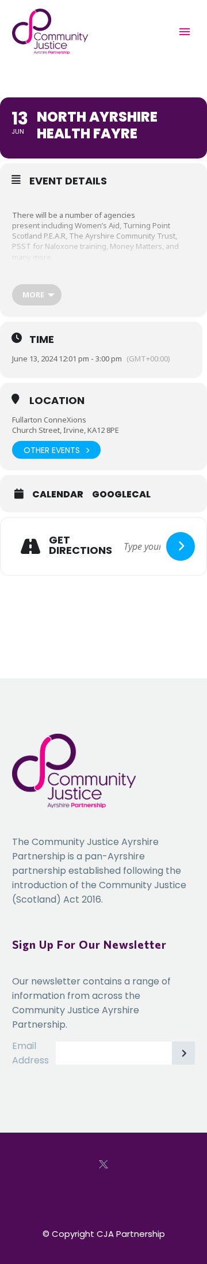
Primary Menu (184, 31)
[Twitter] (103, 1164)
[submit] (180, 546)
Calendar (57, 494)
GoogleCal (121, 494)
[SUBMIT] (183, 1053)
